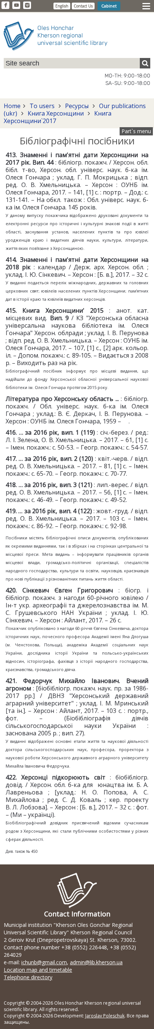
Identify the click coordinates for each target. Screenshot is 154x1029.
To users (42, 106)
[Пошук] (145, 63)
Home (12, 106)
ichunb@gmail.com (44, 962)
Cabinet (109, 6)
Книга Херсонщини (55, 113)
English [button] (61, 6)
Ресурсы (77, 106)
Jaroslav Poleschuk (104, 1016)
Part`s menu (136, 131)
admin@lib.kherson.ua (96, 962)
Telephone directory (28, 977)
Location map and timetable (38, 969)
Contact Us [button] (83, 6)
